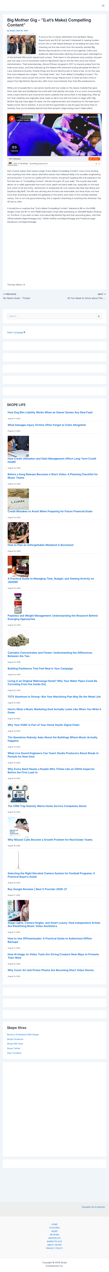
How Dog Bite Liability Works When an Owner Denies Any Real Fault (50, 412)
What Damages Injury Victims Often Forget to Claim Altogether (47, 424)
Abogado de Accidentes (93, 1207)
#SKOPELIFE (54, 1238)
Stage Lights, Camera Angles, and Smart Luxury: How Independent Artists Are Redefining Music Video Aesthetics (54, 924)
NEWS (55, 1231)
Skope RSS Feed (15, 1043)
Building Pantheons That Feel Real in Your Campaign (40, 668)
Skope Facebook (15, 1039)
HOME (54, 1224)
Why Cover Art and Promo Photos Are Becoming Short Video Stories (51, 970)
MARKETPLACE (54, 1241)
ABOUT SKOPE (54, 1245)
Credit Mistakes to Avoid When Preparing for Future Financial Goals (50, 511)
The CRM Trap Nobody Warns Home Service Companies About (47, 806)
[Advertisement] (54, 1108)
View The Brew (14, 1053)
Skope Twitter (13, 1048)
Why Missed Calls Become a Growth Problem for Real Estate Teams (50, 839)
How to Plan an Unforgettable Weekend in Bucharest (41, 544)
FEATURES (54, 1227)
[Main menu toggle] (103, 6)
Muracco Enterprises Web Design (23, 1034)
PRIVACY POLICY (54, 1248)
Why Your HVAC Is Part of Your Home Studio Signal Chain (43, 724)
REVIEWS (54, 1234)
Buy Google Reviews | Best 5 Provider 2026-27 (37, 889)
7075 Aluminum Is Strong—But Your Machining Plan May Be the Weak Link (54, 696)
